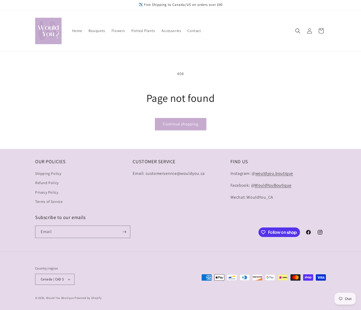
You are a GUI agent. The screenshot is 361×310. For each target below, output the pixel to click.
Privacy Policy (46, 192)
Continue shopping (180, 123)
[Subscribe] (124, 232)
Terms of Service (49, 201)
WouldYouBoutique (272, 185)
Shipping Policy (48, 173)
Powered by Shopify (88, 298)
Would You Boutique (60, 298)
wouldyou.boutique (274, 173)
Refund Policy (47, 182)
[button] (298, 31)
